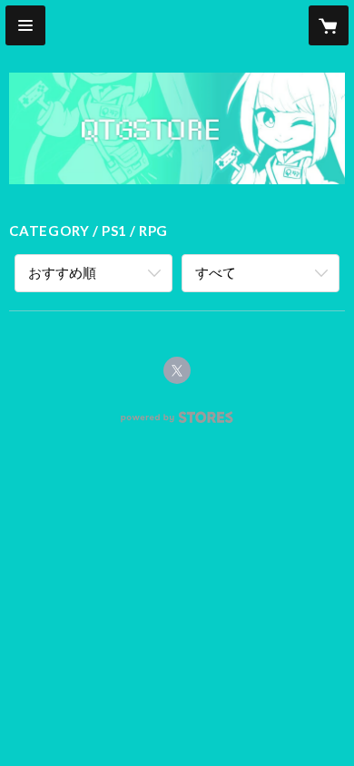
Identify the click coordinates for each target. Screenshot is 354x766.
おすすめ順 (62, 272)
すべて (215, 272)
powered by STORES (177, 422)
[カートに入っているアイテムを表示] (329, 25)
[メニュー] (25, 25)
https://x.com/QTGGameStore (177, 370)
